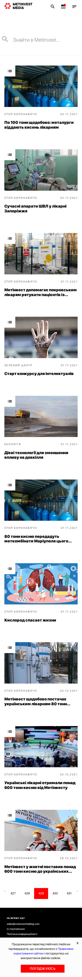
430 (55, 893)
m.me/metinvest (16, 929)
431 (69, 893)
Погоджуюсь (43, 969)
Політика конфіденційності (22, 934)
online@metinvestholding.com (23, 923)
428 (27, 893)
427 (13, 893)
